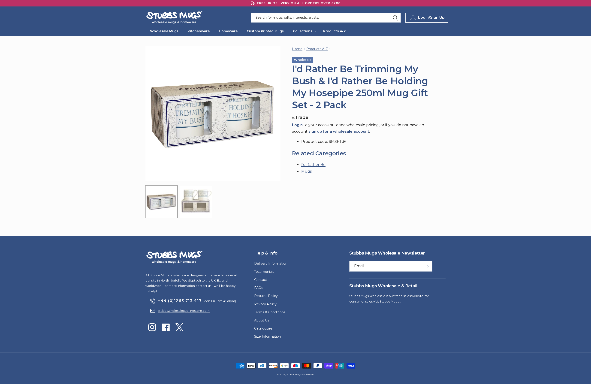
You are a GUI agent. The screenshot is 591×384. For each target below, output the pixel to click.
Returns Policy (266, 296)
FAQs (258, 288)
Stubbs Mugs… (390, 301)
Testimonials (264, 272)
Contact (260, 280)
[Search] (395, 18)
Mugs (306, 171)
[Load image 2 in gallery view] (196, 202)
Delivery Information (270, 263)
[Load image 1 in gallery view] (161, 202)
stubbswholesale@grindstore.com (184, 310)
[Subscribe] (427, 266)
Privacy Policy (265, 304)
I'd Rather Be (313, 164)
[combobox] (326, 17)
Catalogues (263, 328)
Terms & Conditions (269, 312)
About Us (261, 320)
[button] (303, 31)
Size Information (267, 336)
